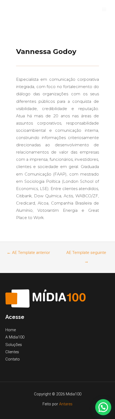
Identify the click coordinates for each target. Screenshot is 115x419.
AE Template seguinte (86, 254)
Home (10, 329)
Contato (12, 359)
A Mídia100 (14, 337)
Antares (65, 404)
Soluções (13, 344)
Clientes (12, 351)
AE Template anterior (28, 252)
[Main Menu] (104, 9)
